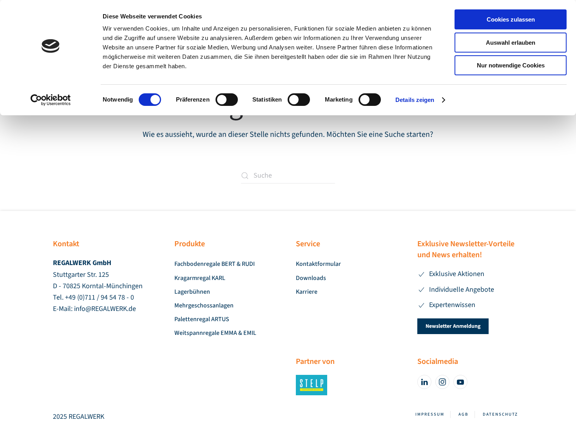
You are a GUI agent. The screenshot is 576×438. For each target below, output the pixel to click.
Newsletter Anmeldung (453, 326)
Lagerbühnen (192, 291)
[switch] (227, 99)
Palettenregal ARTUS (201, 319)
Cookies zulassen (511, 19)
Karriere (306, 291)
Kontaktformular (318, 264)
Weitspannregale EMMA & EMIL (215, 333)
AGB (463, 414)
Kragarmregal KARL (199, 278)
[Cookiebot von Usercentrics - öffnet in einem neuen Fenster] (50, 100)
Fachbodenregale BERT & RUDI (214, 264)
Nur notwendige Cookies (511, 65)
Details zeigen (414, 99)
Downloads (311, 278)
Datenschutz (500, 414)
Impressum (429, 414)
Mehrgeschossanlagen (204, 305)
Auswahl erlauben (510, 42)
